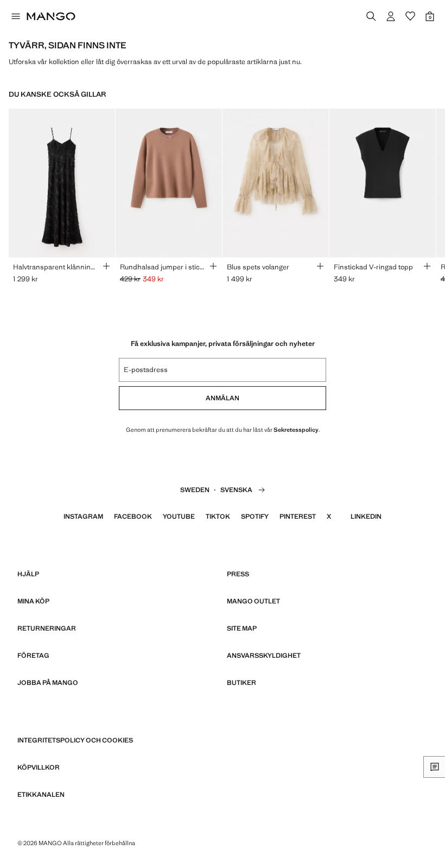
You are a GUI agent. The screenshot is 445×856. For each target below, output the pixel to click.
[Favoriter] (410, 16)
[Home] (51, 16)
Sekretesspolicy (296, 429)
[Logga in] (390, 16)
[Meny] (15, 16)
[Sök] (371, 16)
